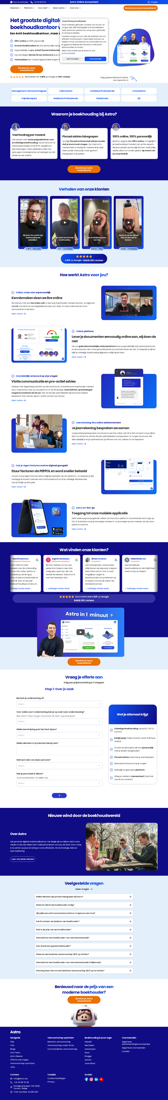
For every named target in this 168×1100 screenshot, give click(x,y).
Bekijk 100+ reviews (93, 260)
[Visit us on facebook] (86, 1079)
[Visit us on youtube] (101, 1079)
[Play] (33, 222)
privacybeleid (68, 53)
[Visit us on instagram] (91, 1079)
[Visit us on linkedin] (96, 1079)
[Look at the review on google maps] (14, 560)
